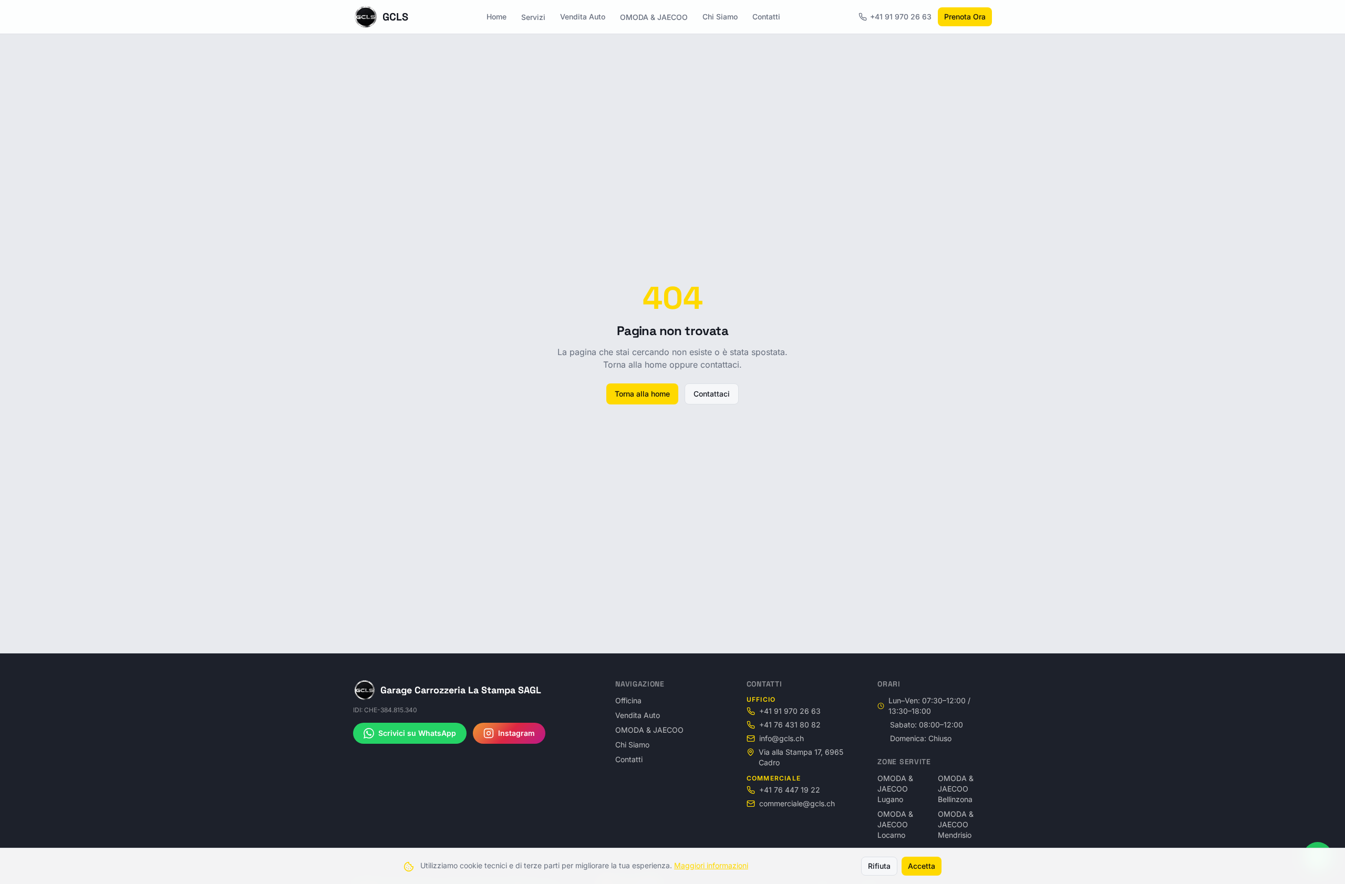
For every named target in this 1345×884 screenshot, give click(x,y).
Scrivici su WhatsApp (417, 733)
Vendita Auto (582, 16)
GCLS (395, 17)
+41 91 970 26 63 (901, 16)
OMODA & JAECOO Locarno (895, 824)
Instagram (516, 733)
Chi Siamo (720, 16)
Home (496, 16)
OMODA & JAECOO (654, 17)
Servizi (533, 17)
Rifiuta (879, 865)
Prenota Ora (965, 16)
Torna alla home (642, 393)
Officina (628, 700)
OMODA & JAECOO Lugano (895, 789)
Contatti (766, 16)
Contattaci (712, 393)
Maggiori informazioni (711, 865)
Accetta (921, 865)
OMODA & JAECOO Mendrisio (956, 824)
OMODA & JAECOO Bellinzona (956, 789)
